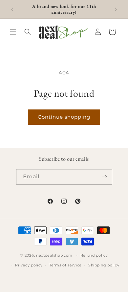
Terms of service (65, 265)
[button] (13, 32)
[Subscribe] (104, 177)
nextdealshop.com (54, 255)
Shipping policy (103, 265)
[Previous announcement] (12, 9)
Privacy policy (29, 265)
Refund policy (94, 255)
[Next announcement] (116, 9)
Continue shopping (64, 117)
